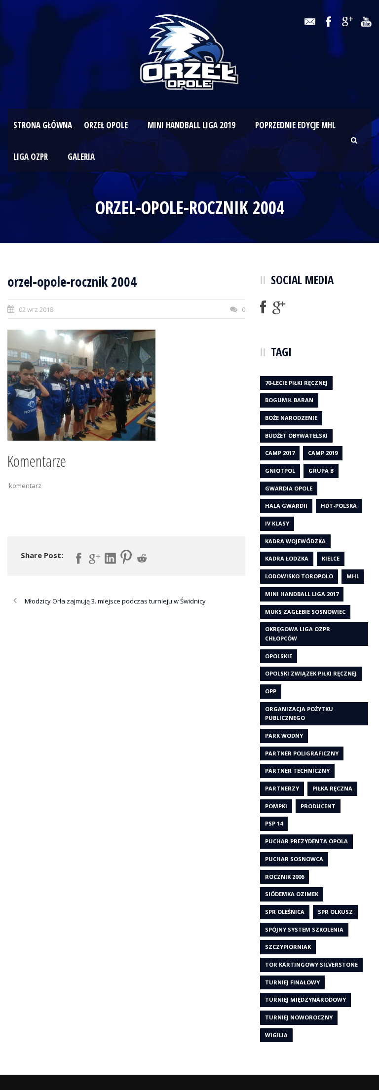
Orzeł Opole (106, 125)
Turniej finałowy (292, 982)
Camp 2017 (280, 452)
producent (318, 806)
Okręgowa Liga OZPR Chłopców (297, 633)
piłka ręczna (332, 788)
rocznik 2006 (284, 876)
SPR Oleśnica (284, 911)
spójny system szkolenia (304, 929)
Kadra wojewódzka (295, 541)
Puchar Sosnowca (294, 859)
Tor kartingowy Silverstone (311, 964)
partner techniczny (297, 770)
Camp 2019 (323, 452)
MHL (352, 576)
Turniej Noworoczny (299, 1017)
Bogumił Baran (289, 400)
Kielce (331, 558)
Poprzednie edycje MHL (295, 125)
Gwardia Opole (288, 488)
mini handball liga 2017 (302, 594)
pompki (276, 806)
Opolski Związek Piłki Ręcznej (311, 673)
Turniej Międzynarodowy (305, 999)
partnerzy (282, 788)
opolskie (278, 656)
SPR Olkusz (335, 911)
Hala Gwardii (286, 505)
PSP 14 (274, 823)
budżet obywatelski (296, 435)
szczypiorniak (288, 946)
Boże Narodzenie (291, 417)
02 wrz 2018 (36, 309)
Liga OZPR (30, 156)
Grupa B (321, 470)
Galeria (81, 156)
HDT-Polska (339, 505)
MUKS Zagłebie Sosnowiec (305, 611)
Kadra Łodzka (286, 558)
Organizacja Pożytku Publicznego (299, 713)
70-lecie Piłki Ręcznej (296, 382)
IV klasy (277, 523)
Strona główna (42, 125)
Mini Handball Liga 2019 (191, 125)
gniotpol (280, 470)
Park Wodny (284, 735)
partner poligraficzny (302, 753)
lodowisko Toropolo (299, 576)
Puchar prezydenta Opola (306, 841)
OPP (270, 691)
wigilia (276, 1035)
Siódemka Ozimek (291, 894)
